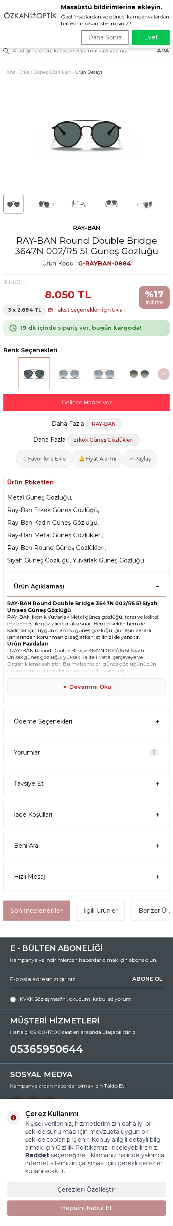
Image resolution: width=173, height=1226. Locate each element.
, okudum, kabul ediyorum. (76, 999)
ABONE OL (147, 978)
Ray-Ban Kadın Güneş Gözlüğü (52, 522)
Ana (11, 72)
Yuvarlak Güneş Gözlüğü (108, 560)
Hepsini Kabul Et (86, 1208)
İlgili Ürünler (101, 910)
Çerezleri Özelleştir (86, 1189)
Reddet (37, 1155)
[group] (86, 132)
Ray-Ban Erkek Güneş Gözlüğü (52, 510)
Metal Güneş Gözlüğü (39, 497)
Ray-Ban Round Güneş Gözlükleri (56, 548)
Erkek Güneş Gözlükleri (45, 72)
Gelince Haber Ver (87, 402)
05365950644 (46, 1049)
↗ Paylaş (140, 459)
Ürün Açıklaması (39, 586)
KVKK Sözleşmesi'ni (43, 999)
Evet (151, 37)
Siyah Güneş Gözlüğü (38, 560)
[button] (164, 374)
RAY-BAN (86, 228)
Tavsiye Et (29, 783)
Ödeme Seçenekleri (43, 721)
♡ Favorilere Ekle (44, 459)
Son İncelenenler (36, 910)
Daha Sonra (105, 37)
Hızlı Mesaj (29, 876)
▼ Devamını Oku (86, 686)
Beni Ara (26, 845)
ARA (163, 50)
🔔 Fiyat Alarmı (97, 459)
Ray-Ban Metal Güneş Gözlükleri (54, 535)
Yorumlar (85, 752)
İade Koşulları (33, 814)
